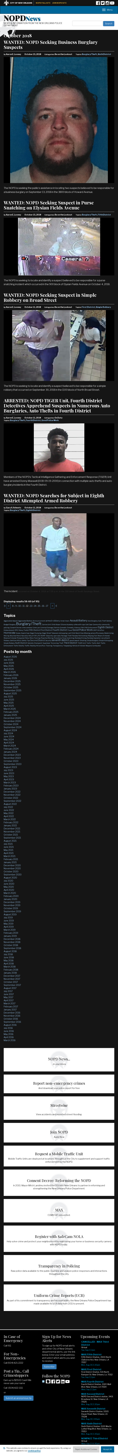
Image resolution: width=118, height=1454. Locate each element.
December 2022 (12, 791)
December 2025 (12, 681)
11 (23, 606)
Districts (57, 627)
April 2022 (9, 816)
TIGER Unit (82, 643)
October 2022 (11, 798)
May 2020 (9, 887)
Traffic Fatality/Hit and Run (35, 646)
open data (57, 636)
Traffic (88, 643)
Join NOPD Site (59, 3)
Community (97, 624)
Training (49, 646)
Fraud (70, 630)
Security (48, 640)
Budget (6, 624)
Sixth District (104, 54)
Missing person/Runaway (94, 633)
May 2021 (8, 850)
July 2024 (8, 733)
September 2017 (12, 985)
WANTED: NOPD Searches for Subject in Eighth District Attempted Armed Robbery (54, 498)
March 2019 (10, 929)
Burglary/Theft (89, 54)
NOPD (22, 18)
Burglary (12, 624)
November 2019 (12, 905)
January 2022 (10, 825)
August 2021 (10, 840)
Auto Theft (102, 621)
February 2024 (11, 748)
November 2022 (12, 794)
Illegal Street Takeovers (50, 633)
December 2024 (12, 718)
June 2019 (9, 920)
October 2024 (11, 724)
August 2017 (10, 988)
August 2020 (10, 877)
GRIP (95, 630)
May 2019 (8, 923)
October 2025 (11, 687)
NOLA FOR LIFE (34, 636)
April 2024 (9, 742)
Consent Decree (15, 627)
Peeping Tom (92, 636)
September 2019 (12, 911)
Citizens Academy (66, 624)
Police (27, 638)
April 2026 (9, 669)
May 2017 (8, 997)
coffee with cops (79, 624)
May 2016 (8, 1034)
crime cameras (27, 627)
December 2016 (12, 1012)
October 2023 (11, 761)
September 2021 (12, 837)
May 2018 (9, 960)
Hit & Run (100, 630)
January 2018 (10, 972)
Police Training (35, 638)
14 (35, 606)
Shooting (83, 640)
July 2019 (8, 917)
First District (88, 307)
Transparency (58, 646)
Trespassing (67, 646)
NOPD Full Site (43, 3)
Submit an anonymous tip (18, 1398)
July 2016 (8, 1028)
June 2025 (9, 699)
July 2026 (8, 659)
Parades (75, 636)
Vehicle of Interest (78, 646)
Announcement (39, 621)
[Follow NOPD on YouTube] (112, 4)
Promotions (58, 638)
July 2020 (8, 880)
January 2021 (10, 862)
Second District (37, 640)
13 (31, 606)
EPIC (16, 630)
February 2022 (11, 822)
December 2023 (12, 755)
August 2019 (10, 914)
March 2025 (10, 709)
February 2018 (11, 969)
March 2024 (10, 745)
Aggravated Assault (11, 621)
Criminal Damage (46, 627)
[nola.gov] (19, 2)
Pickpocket (21, 638)
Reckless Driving (81, 638)
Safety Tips (26, 640)
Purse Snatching (68, 638)
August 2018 (10, 951)
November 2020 (12, 868)
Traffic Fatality (19, 646)
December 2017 (12, 975)
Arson (67, 621)
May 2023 (9, 776)
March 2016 (10, 1040)
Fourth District (33, 420)
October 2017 (11, 982)
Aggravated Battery (25, 621)
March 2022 (10, 819)
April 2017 (9, 1000)
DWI (82, 627)
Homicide (9, 632)
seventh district (60, 640)
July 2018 (8, 954)
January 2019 (10, 936)
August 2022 (10, 804)
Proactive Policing (47, 638)
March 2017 (9, 1003)
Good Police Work (50, 420)
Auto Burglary (93, 621)
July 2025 (8, 696)
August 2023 (10, 767)
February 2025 (11, 712)
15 (39, 606)
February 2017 (11, 1006)
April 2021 (9, 853)
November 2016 (12, 1015)
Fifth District (104, 215)
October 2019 (11, 908)
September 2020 (13, 874)
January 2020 (10, 899)
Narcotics (24, 636)
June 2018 (9, 957)
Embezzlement (9, 630)
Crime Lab (36, 627)
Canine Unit (46, 624)
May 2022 (9, 813)
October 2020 (11, 871)
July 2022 (8, 807)
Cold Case (88, 624)
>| (56, 606)
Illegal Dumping (35, 633)
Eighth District (33, 510)
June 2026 (9, 662)
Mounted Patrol (15, 636)
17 (47, 606)
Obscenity (49, 636)
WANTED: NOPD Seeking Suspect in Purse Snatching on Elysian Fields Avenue (49, 205)
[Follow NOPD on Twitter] (102, 4)
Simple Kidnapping (106, 640)
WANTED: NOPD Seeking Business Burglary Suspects (51, 44)
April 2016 (9, 1037)
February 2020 (11, 896)
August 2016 (10, 1025)
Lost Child (71, 633)
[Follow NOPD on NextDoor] (46, 1381)
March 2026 (10, 672)
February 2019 (11, 933)
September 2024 (12, 727)
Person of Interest (104, 636)
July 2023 (8, 770)
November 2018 (12, 942)
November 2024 (12, 721)
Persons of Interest (10, 638)
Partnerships (83, 636)
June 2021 (9, 847)
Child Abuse (55, 624)
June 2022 (9, 810)
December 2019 (12, 902)
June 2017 (9, 994)
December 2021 (12, 828)
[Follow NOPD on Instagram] (107, 4)
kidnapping (63, 633)
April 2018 (9, 963)
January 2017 (10, 1009)
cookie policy (34, 1451)
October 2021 (11, 834)
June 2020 (9, 883)
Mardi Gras (80, 633)
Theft (61, 643)
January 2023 (10, 788)
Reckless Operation (94, 638)
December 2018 (12, 939)
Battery (109, 621)
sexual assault (74, 640)
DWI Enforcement (90, 627)
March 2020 (10, 893)
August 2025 (10, 693)
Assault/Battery (78, 620)
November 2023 (12, 758)
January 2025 (10, 715)
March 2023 (10, 782)
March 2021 (9, 856)
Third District (70, 643)
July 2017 (8, 991)
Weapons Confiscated (93, 646)
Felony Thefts (23, 630)
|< (5, 606)
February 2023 (11, 785)
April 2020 (9, 890)
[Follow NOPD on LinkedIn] (63, 1382)
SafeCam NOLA (15, 640)
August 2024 (10, 730)
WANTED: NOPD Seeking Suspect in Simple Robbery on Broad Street (50, 297)
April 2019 (9, 926)
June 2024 (9, 736)
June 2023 (9, 773)
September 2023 (12, 764)
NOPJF (43, 636)
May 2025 (9, 702)
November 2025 (12, 684)
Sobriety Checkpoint (35, 643)
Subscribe (49, 1366)
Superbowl (46, 643)
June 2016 (9, 1031)
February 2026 (11, 675)
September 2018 (12, 948)
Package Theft (66, 636)
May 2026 (9, 666)
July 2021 (8, 844)
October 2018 (11, 945)
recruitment (105, 638)
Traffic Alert (96, 643)
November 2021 (12, 831)
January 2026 (10, 678)
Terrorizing (55, 643)
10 (19, 606)
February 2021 (11, 859)
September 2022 (12, 801)
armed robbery (53, 620)
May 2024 (9, 739)
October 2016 (11, 1018)
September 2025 (12, 690)
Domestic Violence (73, 627)
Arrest (62, 621)
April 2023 (9, 779)
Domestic (63, 627)
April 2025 (9, 705)
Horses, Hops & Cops (22, 633)
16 (43, 606)
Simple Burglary (92, 640)
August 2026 (10, 656)
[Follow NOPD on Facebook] (98, 4)
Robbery (7, 640)
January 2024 (10, 751)
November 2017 (12, 979)
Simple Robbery (103, 307)
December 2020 (12, 865)
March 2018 (10, 966)
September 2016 (12, 1022)
